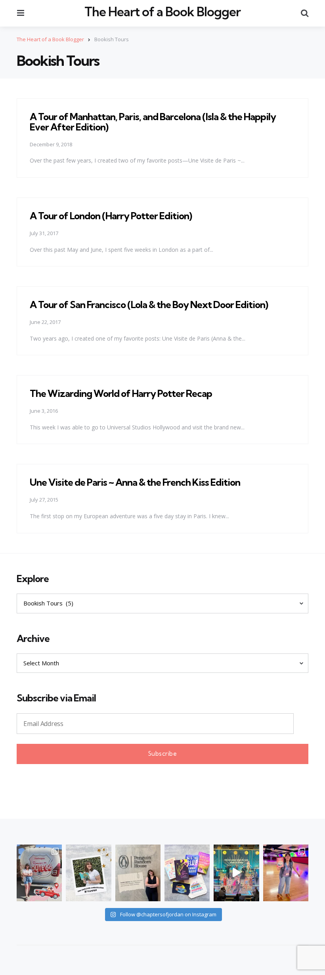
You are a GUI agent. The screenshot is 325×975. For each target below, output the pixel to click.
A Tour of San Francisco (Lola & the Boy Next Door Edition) (149, 304)
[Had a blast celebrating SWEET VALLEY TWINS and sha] (285, 873)
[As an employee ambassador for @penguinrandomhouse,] (88, 873)
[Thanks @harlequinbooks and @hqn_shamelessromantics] (39, 873)
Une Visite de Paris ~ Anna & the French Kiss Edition (135, 482)
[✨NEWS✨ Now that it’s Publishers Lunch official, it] (138, 873)
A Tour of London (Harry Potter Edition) (111, 216)
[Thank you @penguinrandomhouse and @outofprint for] (187, 873)
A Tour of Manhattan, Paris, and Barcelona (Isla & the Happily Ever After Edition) (153, 122)
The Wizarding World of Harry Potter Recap (121, 393)
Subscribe (162, 753)
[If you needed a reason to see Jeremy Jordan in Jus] (236, 873)
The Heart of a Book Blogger (162, 12)
